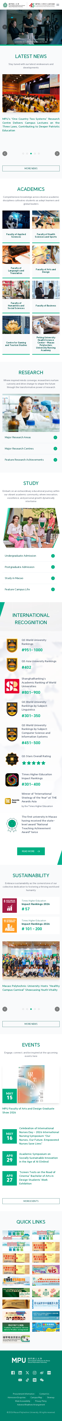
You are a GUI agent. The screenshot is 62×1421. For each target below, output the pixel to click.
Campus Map (36, 1398)
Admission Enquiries (17, 1398)
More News (31, 168)
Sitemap (50, 1398)
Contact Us (44, 1394)
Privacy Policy (41, 1401)
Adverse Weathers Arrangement (31, 1405)
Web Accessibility (22, 1401)
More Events (31, 1201)
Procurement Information (23, 1394)
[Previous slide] (4, 153)
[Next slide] (57, 153)
